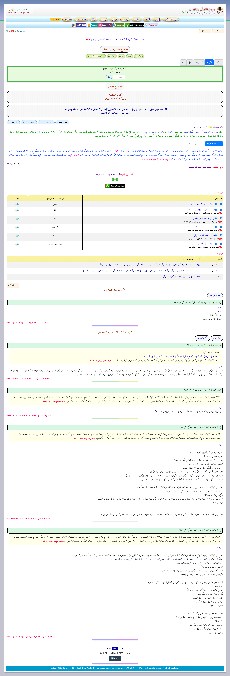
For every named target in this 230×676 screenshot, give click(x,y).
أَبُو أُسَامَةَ (170, 132)
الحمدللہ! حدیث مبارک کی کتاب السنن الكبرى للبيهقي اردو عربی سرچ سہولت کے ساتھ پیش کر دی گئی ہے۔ (117, 39)
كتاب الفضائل (115, 95)
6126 (121, 648)
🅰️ (12, 31)
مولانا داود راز (216, 338)
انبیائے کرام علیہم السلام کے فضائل (115, 99)
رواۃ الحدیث (111, 56)
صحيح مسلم (115, 86)
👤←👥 (218, 204)
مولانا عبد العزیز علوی (215, 295)
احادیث (121, 56)
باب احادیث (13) (46, 122)
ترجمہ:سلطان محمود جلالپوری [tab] (214, 143)
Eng (218, 31)
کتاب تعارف (139, 56)
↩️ (7, 31)
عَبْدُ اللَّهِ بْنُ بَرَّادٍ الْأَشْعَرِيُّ (210, 132)
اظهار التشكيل (29, 122)
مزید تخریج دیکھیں (13, 285)
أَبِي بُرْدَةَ (153, 132)
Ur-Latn (205, 31)
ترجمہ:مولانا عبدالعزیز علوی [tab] (196, 143)
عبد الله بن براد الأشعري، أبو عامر (203, 244)
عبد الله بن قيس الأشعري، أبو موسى (202, 204)
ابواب (129, 56)
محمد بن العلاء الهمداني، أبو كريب (203, 235)
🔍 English (13, 122)
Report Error (62, 122)
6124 (109, 648)
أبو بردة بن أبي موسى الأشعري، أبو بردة (202, 210)
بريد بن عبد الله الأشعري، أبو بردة (203, 218)
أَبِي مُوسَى (144, 132)
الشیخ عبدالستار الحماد (202, 338)
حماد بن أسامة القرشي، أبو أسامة (204, 227)
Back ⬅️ (115, 658)
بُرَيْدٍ (162, 132)
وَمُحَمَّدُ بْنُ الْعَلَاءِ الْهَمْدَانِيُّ (191, 132)
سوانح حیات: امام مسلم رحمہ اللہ (95, 56)
